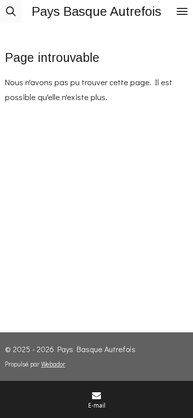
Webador (53, 364)
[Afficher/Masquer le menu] (182, 11)
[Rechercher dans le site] (11, 11)
